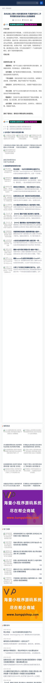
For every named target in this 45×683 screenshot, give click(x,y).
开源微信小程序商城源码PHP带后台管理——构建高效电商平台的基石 (32, 486)
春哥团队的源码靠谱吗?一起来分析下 (25, 178)
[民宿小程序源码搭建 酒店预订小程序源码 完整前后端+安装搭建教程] (7, 562)
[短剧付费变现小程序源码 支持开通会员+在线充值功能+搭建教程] (7, 544)
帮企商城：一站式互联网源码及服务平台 (26, 169)
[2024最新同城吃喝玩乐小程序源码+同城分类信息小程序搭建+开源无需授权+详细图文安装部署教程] (7, 207)
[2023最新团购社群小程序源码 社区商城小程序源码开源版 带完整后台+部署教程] (12, 436)
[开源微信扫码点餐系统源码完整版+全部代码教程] (35, 139)
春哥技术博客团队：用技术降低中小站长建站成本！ (21, 650)
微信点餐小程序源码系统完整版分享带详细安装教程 (22, 147)
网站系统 (8, 8)
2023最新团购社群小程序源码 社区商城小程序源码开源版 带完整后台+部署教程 (12, 447)
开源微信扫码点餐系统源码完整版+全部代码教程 (35, 147)
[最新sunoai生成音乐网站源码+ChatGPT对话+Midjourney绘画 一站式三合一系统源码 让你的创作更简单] (7, 260)
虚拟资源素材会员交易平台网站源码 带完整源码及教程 (9, 162)
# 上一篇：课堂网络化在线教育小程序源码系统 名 (17, 127)
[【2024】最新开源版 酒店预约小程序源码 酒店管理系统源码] (7, 216)
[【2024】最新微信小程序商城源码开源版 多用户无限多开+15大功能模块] (7, 225)
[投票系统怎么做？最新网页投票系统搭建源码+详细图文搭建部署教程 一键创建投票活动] (7, 198)
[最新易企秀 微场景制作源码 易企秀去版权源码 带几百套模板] (7, 553)
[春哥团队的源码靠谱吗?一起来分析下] (7, 180)
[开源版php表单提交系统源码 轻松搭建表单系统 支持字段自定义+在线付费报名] (32, 436)
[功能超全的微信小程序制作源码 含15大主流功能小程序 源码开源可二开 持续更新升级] (12, 475)
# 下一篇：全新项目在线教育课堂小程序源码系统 (17, 129)
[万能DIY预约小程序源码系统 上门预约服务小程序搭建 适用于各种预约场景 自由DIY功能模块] (32, 456)
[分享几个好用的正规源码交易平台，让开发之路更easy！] (7, 269)
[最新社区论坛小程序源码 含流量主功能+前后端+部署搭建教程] (7, 571)
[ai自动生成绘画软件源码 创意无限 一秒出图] (7, 243)
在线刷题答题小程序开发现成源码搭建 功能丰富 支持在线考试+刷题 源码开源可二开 (12, 466)
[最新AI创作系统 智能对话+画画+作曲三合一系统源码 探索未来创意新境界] (7, 251)
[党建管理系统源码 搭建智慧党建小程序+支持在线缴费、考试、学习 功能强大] (7, 234)
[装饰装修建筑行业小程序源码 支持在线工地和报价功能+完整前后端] (7, 536)
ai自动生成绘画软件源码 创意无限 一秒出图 (27, 240)
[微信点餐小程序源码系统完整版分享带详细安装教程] (22, 139)
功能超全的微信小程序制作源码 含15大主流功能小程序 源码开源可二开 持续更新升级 (12, 486)
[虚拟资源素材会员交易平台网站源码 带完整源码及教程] (9, 153)
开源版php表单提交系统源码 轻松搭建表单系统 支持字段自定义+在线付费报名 (32, 447)
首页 (3, 8)
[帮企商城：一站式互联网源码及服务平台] (7, 171)
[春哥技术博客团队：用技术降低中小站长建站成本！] (7, 189)
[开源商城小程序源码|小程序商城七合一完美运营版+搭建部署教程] (7, 580)
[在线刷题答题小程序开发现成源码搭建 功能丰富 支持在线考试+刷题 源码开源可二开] (12, 456)
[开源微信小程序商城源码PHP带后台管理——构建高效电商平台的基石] (32, 475)
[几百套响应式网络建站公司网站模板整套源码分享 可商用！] (9, 139)
